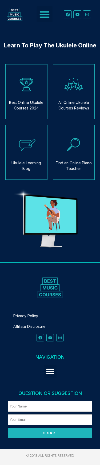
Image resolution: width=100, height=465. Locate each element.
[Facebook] (68, 14)
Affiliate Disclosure (29, 326)
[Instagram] (87, 14)
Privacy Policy (25, 315)
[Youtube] (77, 14)
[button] (45, 14)
